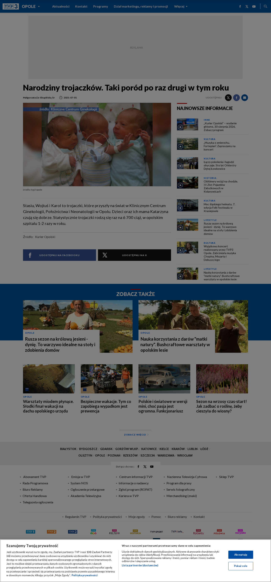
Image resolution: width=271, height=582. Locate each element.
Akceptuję (240, 554)
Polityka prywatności (85, 575)
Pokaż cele (240, 566)
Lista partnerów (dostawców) (140, 565)
